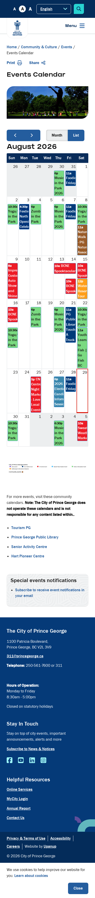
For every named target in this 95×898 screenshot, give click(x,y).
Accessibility (60, 838)
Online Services (20, 789)
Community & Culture (39, 47)
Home (12, 47)
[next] (31, 135)
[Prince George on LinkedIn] (32, 760)
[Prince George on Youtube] (21, 760)
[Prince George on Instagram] (43, 760)
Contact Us (15, 817)
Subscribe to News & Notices (31, 749)
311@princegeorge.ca (25, 656)
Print (11, 62)
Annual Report (18, 808)
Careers (13, 846)
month (57, 135)
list (76, 135)
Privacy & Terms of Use (26, 838)
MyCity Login (17, 798)
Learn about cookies (31, 875)
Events (66, 47)
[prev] (15, 135)
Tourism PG (21, 527)
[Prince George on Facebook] (9, 760)
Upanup (50, 846)
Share (34, 62)
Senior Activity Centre (29, 546)
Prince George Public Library (35, 537)
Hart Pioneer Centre (27, 556)
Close (78, 888)
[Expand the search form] (79, 9)
